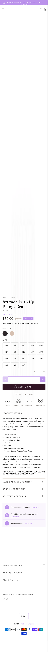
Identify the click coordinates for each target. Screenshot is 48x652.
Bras (13, 297)
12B (14, 352)
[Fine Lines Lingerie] (24, 9)
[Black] (5, 333)
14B (14, 358)
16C (14, 365)
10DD (41, 345)
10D (32, 345)
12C (23, 352)
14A (6, 358)
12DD (41, 352)
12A (6, 352)
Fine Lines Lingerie (27, 623)
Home (5, 297)
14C (23, 358)
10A (6, 345)
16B (6, 365)
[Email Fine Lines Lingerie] (10, 600)
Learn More (35, 507)
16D (23, 365)
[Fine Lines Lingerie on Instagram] (7, 600)
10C (23, 345)
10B (14, 345)
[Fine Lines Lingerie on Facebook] (4, 600)
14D (32, 358)
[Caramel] (12, 333)
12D (32, 352)
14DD (41, 358)
